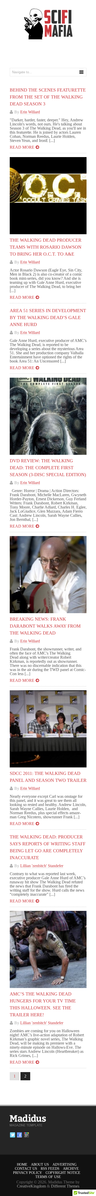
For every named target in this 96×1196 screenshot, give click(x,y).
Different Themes (65, 1186)
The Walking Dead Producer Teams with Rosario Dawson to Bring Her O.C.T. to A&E (45, 247)
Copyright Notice (63, 1173)
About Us (40, 1164)
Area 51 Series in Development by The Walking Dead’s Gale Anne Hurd (48, 317)
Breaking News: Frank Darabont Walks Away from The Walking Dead (45, 626)
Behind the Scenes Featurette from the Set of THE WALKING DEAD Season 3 (48, 96)
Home (22, 1164)
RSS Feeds (50, 1169)
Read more (22, 147)
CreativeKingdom (31, 1186)
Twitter (12, 1135)
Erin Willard (30, 112)
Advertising (64, 1164)
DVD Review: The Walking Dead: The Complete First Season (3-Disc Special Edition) (48, 467)
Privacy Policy (27, 1173)
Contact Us (26, 1169)
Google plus (26, 1135)
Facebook (19, 1135)
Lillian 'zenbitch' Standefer (41, 866)
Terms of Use (48, 1177)
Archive (71, 1169)
